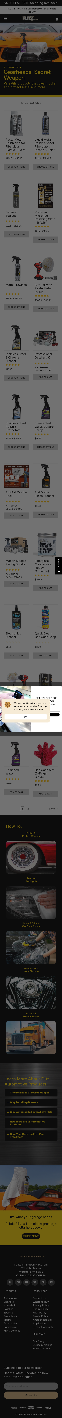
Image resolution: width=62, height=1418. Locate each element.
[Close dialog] (60, 687)
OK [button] (25, 716)
